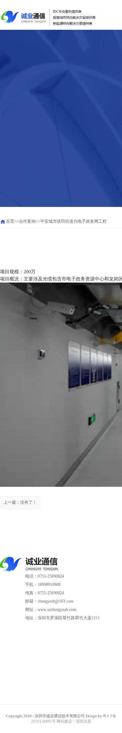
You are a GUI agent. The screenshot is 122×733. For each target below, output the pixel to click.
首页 (10, 221)
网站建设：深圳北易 (74, 721)
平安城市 (48, 221)
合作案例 (27, 221)
